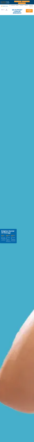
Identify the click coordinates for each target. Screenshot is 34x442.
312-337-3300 (3, 237)
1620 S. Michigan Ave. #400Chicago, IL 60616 (8, 240)
